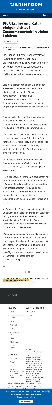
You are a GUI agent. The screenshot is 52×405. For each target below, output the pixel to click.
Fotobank (30, 9)
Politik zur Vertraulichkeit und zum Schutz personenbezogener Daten (17, 373)
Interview (30, 312)
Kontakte (13, 362)
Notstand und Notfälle (15, 347)
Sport (12, 338)
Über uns (13, 358)
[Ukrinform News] (26, 4)
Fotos (29, 316)
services (13, 366)
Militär (12, 329)
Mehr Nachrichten (26, 283)
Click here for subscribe (15, 280)
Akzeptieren (26, 401)
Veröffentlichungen (36, 308)
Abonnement (20, 9)
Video (28, 319)
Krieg (12, 312)
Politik (12, 321)
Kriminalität (14, 342)
